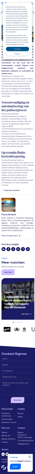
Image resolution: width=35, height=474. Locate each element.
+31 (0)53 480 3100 (25, 441)
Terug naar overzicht (12, 190)
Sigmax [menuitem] (4, 432)
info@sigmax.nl (23, 444)
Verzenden (17, 400)
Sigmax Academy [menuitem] (8, 439)
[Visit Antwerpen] (16, 329)
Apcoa (17, 163)
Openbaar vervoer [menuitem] (8, 422)
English (15, 467)
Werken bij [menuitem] (5, 436)
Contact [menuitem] (4, 442)
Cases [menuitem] (20, 417)
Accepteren (17, 49)
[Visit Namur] (23, 329)
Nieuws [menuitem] (20, 413)
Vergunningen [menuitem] (7, 419)
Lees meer (8, 272)
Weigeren (17, 54)
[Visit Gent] (6, 329)
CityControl (8, 134)
